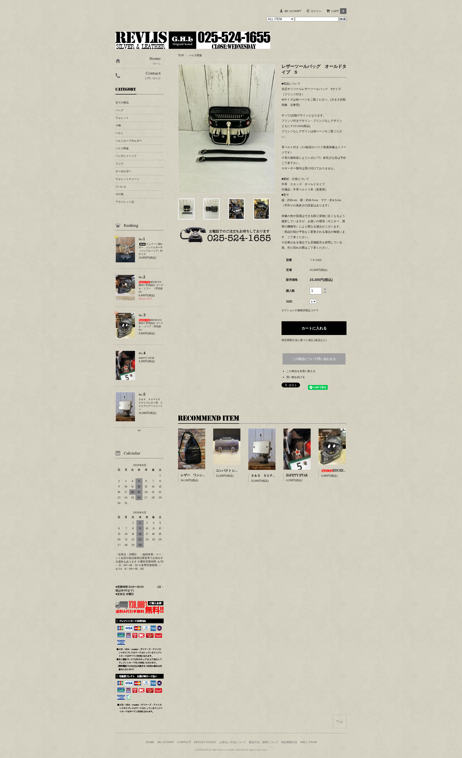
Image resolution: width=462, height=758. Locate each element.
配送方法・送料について (263, 742)
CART (337, 11)
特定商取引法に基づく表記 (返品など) (304, 340)
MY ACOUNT (292, 11)
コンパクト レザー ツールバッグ (238, 470)
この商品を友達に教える (300, 371)
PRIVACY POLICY (205, 742)
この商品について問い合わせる (314, 359)
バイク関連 (195, 55)
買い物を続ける (295, 377)
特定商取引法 (289, 742)
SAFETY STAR (297, 475)
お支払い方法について (232, 742)
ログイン (316, 11)
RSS (302, 742)
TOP (181, 55)
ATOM (312, 742)
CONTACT (184, 742)
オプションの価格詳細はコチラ (300, 310)
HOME (150, 742)
